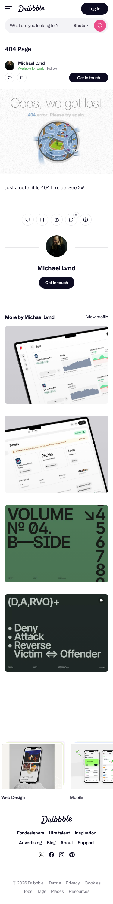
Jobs (28, 891)
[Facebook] (51, 854)
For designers (30, 832)
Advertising (30, 842)
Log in (95, 8)
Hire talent (59, 832)
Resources (79, 891)
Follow (52, 68)
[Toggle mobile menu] (8, 9)
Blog (51, 842)
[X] (41, 854)
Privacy (73, 882)
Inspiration (85, 832)
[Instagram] (61, 854)
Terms (55, 882)
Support (86, 842)
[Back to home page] (31, 8)
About (67, 842)
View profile (97, 316)
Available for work (31, 68)
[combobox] (37, 25)
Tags (41, 891)
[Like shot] (9, 77)
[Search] (100, 26)
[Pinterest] (72, 854)
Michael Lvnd (31, 63)
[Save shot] (22, 77)
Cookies (93, 882)
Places (57, 891)
